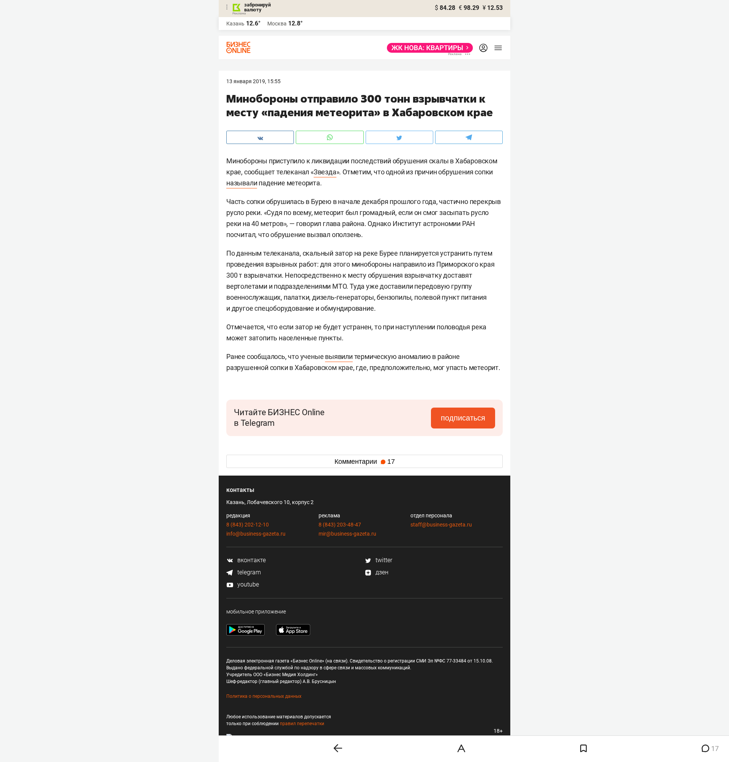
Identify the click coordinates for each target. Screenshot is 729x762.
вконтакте (251, 560)
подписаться (463, 418)
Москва (277, 24)
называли (241, 183)
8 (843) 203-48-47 (340, 525)
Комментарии (365, 461)
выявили (339, 356)
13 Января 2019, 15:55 (253, 81)
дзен (381, 572)
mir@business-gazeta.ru (347, 534)
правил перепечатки (302, 723)
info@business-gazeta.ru (256, 534)
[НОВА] (427, 48)
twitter (383, 560)
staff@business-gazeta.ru (441, 525)
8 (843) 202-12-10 (247, 525)
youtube (247, 584)
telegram (248, 572)
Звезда (325, 172)
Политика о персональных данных (263, 696)
